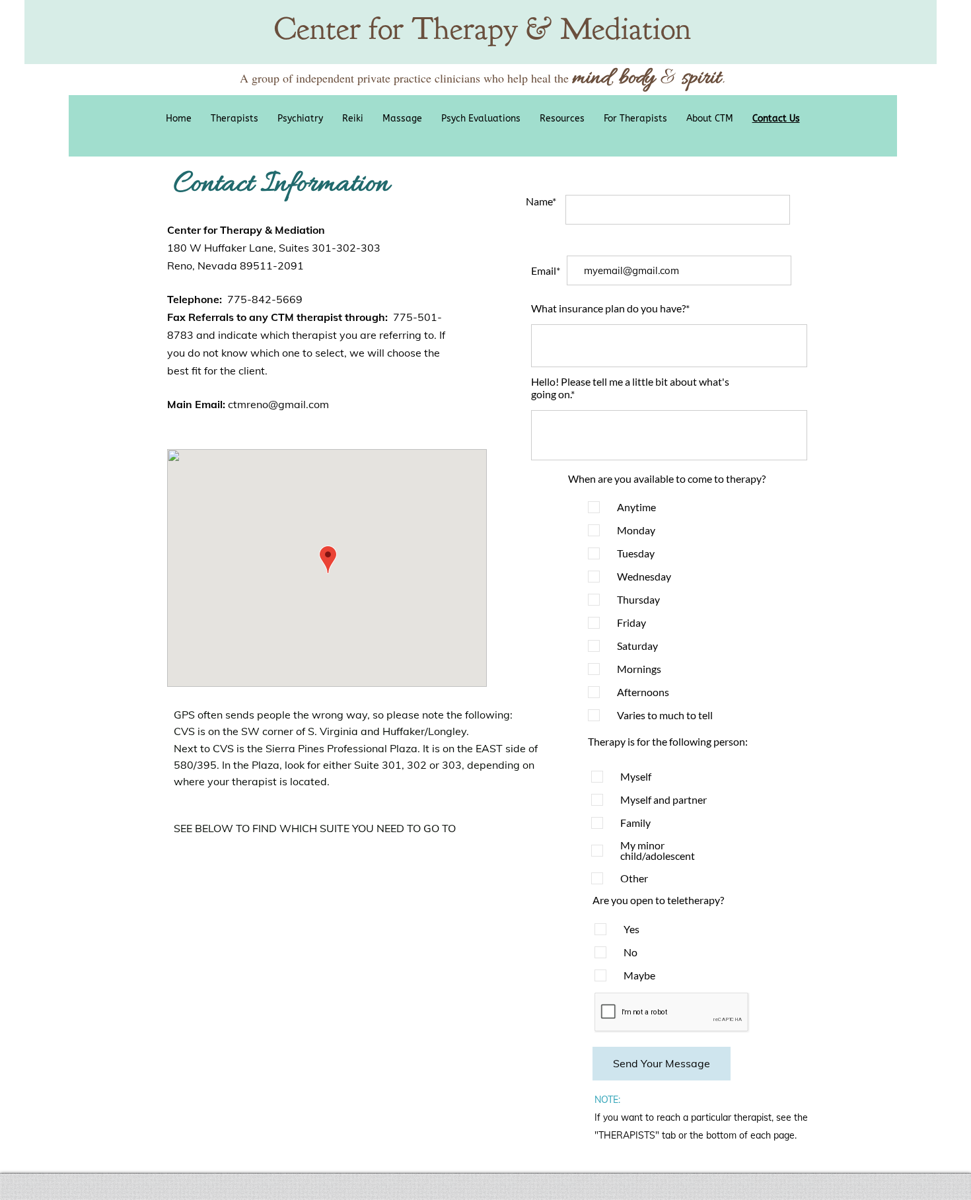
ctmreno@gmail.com (278, 404)
